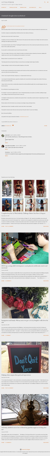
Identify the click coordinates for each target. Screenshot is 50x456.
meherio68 (7, 135)
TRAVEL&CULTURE (13, 7)
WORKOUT (3, 7)
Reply (6, 142)
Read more (46, 226)
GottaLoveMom (7, 2)
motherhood (8, 125)
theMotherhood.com (24, 116)
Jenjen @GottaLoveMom (10, 145)
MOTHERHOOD (32, 7)
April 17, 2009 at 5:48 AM (15, 135)
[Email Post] (13, 125)
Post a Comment (9, 226)
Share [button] (45, 125)
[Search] (45, 2)
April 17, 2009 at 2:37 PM (16, 152)
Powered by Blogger (25, 449)
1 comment (8, 335)
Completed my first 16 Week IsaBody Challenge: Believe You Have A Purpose (23, 213)
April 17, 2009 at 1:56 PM (21, 145)
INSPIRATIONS (23, 7)
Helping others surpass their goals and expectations (16, 375)
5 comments (8, 280)
